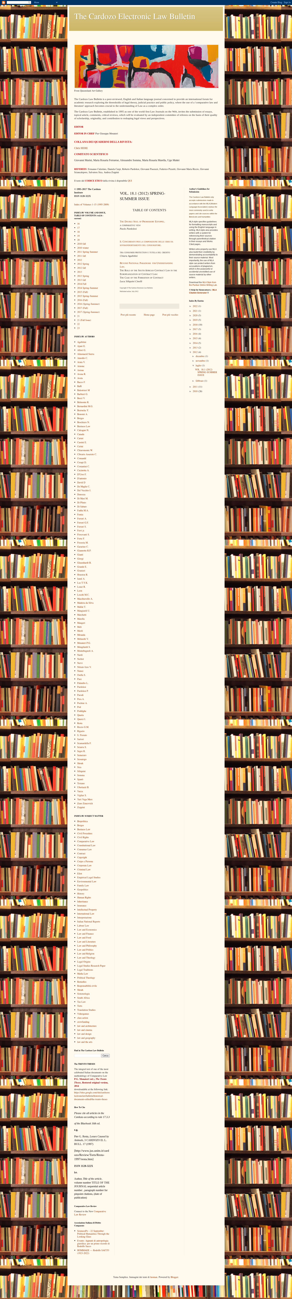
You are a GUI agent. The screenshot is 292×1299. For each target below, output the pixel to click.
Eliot (79, 873)
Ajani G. (81, 346)
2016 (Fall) (82, 300)
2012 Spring (83, 263)
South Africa (83, 997)
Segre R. (81, 751)
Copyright (82, 857)
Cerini (80, 446)
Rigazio (80, 731)
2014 (195, 343)
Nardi (80, 654)
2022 (195, 306)
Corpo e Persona (85, 861)
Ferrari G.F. (83, 522)
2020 (195, 315)
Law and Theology (86, 957)
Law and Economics (87, 929)
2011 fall (81, 255)
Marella (80, 618)
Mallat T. (81, 606)
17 (78, 227)
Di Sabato (82, 506)
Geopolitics (82, 889)
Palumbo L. (83, 683)
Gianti (80, 554)
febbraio (200, 380)
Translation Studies (86, 1009)
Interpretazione (84, 917)
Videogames (83, 1013)
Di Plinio (81, 502)
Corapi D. (82, 462)
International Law (85, 913)
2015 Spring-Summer (87, 296)
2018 (195, 324)
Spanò (80, 779)
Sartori (80, 739)
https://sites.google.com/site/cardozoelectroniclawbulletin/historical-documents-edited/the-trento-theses (92, 1096)
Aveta (80, 378)
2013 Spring (83, 275)
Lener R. (81, 586)
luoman (153, 1277)
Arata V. (81, 362)
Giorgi (80, 558)
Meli (79, 626)
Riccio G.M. (83, 727)
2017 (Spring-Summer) (88, 312)
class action (82, 1017)
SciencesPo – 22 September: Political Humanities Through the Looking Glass (93, 1233)
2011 (195, 386)
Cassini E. (82, 442)
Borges (80, 418)
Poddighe (81, 711)
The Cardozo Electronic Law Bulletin (134, 15)
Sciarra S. (82, 747)
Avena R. (81, 374)
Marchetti (81, 614)
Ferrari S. (82, 526)
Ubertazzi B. (83, 787)
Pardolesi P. (83, 690)
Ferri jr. (81, 530)
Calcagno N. (83, 430)
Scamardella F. (84, 743)
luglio (199, 365)
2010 (195, 391)
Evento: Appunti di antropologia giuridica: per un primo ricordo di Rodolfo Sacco (93, 1243)
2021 (195, 310)
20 (78, 239)
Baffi (79, 386)
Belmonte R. (83, 402)
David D (81, 482)
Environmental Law (86, 881)
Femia (80, 514)
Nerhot (80, 658)
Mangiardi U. (83, 610)
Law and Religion (85, 953)
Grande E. (82, 566)
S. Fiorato (82, 735)
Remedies (81, 981)
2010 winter (83, 247)
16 (78, 223)
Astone (80, 370)
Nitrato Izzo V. (84, 667)
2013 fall (81, 280)
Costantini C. (83, 466)
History (80, 893)
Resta (79, 723)
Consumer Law (84, 849)
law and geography (86, 1037)
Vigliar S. (82, 795)
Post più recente (128, 314)
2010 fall (81, 243)
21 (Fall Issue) (84, 320)
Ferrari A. (82, 518)
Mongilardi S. (84, 646)
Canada (80, 434)
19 (78, 235)
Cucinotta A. (83, 470)
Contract (81, 853)
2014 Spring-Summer (87, 287)
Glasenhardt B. (84, 562)
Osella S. (81, 674)
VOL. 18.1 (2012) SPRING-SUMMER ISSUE (206, 372)
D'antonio (82, 478)
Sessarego (82, 759)
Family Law (83, 885)
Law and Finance (85, 933)
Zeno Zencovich (85, 803)
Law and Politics (85, 949)
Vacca (80, 791)
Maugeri (81, 622)
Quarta (80, 715)
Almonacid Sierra (85, 354)
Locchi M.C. (83, 594)
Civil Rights (83, 837)
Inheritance (82, 901)
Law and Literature (86, 941)
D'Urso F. (82, 474)
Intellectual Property (87, 909)
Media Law (82, 973)
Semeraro (81, 755)
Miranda (81, 634)
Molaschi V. (83, 638)
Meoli (80, 630)
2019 (195, 319)
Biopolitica (82, 821)
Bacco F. (81, 382)
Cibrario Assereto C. (87, 454)
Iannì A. (81, 578)
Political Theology (86, 977)
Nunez (80, 670)
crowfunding (83, 1021)
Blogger (174, 1277)
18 (78, 231)
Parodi (80, 695)
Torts (79, 1005)
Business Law (83, 426)
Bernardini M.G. (85, 406)
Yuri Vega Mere (84, 799)
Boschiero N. (83, 422)
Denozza (81, 494)
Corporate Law (84, 865)
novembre (201, 360)
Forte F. (81, 538)
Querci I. (81, 719)
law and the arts (84, 1041)
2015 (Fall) (82, 291)
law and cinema (84, 1029)
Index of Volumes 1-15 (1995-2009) (91, 204)
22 (78, 324)
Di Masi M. (82, 498)
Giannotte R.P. (84, 550)
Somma (80, 775)
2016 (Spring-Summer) (88, 303)
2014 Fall (81, 283)
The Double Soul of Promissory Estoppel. (142, 221)
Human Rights (84, 897)
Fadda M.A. (83, 510)
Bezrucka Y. (83, 410)
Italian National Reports (88, 921)
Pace (79, 679)
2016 (195, 333)
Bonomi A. (82, 414)
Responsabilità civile (87, 985)
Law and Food (84, 937)
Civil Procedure (84, 833)
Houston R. (82, 574)
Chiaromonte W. (85, 450)
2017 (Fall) (82, 307)
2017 (195, 329)
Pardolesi (81, 686)
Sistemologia (83, 993)
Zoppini (81, 807)
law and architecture (86, 1025)
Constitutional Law (86, 845)
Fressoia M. (82, 542)
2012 (79, 259)
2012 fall (81, 267)
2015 (195, 338)
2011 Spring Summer (87, 251)
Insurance (81, 905)
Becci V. (81, 398)
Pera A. (80, 699)
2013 (79, 271)
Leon (79, 590)
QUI (130, 180)
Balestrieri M (83, 390)
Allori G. (81, 350)
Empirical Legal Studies (88, 877)
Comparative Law (85, 841)
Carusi (80, 438)
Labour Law (83, 925)
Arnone (80, 366)
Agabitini (81, 342)
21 (78, 316)
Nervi (80, 663)
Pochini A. (82, 703)
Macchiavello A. (85, 598)
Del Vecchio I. (84, 490)
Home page (149, 314)
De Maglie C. (83, 486)
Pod (79, 706)
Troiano (81, 783)
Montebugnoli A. (85, 650)
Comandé (81, 458)
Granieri (81, 570)
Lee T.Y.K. (82, 582)
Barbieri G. (82, 394)
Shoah (80, 763)
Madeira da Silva (85, 602)
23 (78, 328)
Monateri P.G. (84, 642)
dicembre (200, 356)
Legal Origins (83, 961)
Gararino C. (83, 546)
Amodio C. (82, 358)
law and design (84, 1033)
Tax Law (81, 1001)
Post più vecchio (170, 314)
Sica (79, 767)
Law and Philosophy (87, 945)
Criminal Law (84, 869)
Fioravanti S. (83, 534)
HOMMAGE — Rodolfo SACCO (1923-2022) (93, 1252)
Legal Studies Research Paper (91, 965)
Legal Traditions (85, 969)
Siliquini (81, 771)
